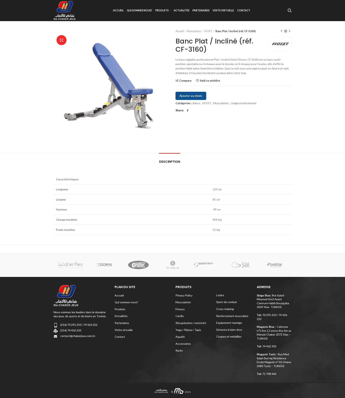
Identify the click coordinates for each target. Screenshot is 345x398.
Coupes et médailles (229, 336)
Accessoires (183, 343)
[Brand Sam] (240, 265)
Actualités (121, 316)
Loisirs (220, 295)
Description (169, 161)
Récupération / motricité (190, 323)
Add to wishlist (210, 80)
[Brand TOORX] (105, 265)
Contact (120, 336)
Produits (120, 309)
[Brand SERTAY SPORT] (206, 265)
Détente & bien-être (229, 329)
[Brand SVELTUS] (172, 265)
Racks (179, 350)
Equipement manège (229, 322)
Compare (185, 80)
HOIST (208, 31)
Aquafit (180, 336)
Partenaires (122, 323)
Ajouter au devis (190, 95)
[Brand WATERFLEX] (70, 265)
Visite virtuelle (124, 330)
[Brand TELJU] (139, 265)
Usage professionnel (243, 103)
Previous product (282, 31)
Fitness (180, 309)
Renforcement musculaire (232, 316)
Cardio (179, 316)
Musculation (194, 31)
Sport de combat (226, 302)
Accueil (179, 31)
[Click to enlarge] (61, 40)
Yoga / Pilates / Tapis (188, 330)
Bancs (196, 103)
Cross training (225, 309)
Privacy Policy (183, 295)
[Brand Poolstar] (274, 265)
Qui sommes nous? (126, 302)
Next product (289, 31)
